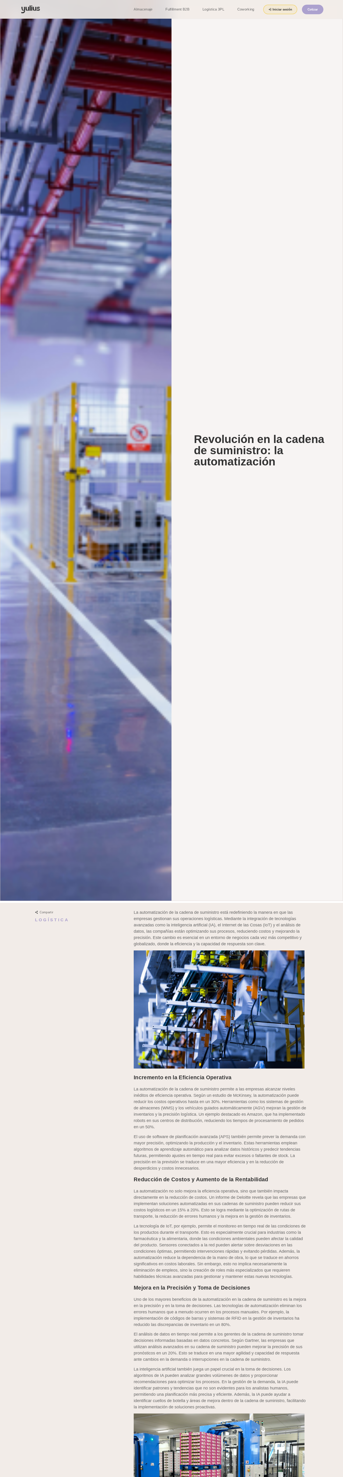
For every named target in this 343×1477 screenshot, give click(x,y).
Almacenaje (143, 9)
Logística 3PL (213, 9)
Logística (52, 920)
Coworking (245, 9)
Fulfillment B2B (177, 9)
